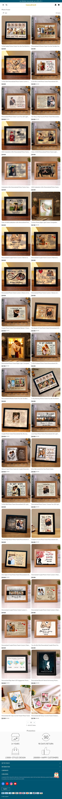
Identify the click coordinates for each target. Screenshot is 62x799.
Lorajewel (6, 796)
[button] (3, 4)
